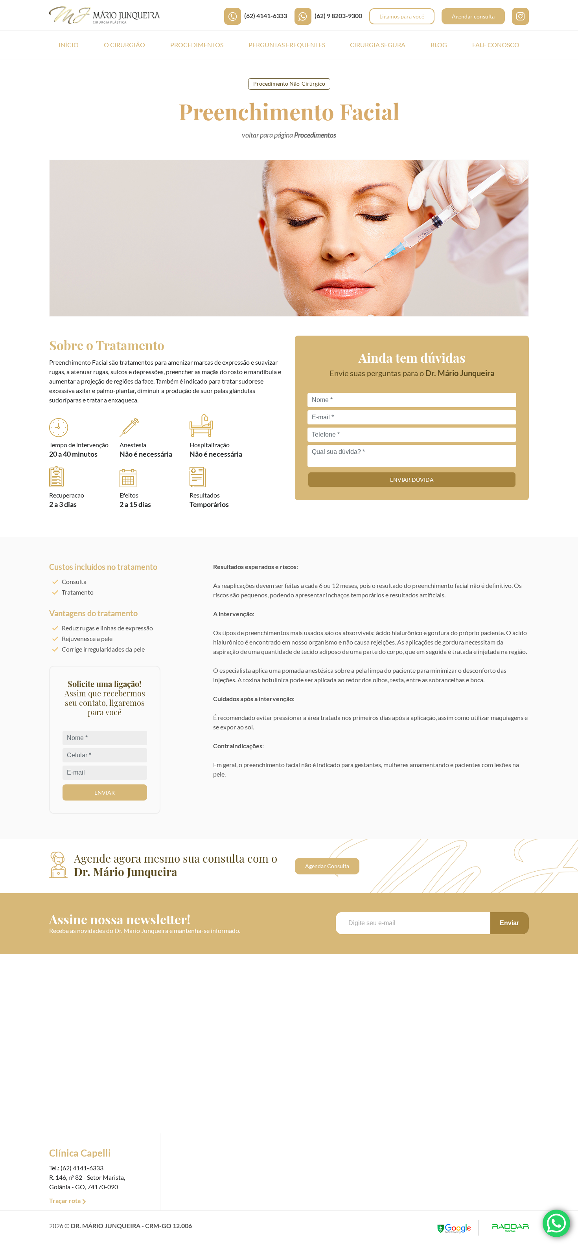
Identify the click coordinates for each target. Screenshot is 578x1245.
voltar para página (289, 134)
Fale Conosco (495, 44)
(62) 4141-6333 (265, 15)
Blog (439, 44)
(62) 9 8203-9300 (338, 15)
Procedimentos (196, 44)
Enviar (104, 792)
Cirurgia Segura (377, 44)
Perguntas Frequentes (287, 44)
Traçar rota (65, 1200)
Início (69, 44)
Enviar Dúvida (412, 479)
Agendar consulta (473, 16)
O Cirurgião (124, 44)
